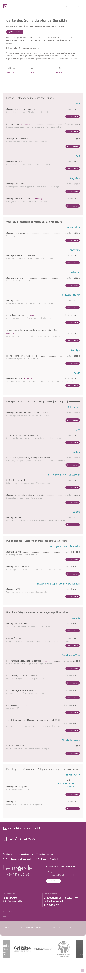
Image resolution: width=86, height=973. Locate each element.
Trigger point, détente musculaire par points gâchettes (31, 331)
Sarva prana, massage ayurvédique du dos (26, 435)
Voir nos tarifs (16, 32)
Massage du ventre (15, 517)
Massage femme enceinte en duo (21, 566)
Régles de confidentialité (48, 859)
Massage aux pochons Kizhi (22, 138)
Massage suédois (14, 300)
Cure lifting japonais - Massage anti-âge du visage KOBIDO (33, 720)
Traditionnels (11, 68)
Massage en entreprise (16, 786)
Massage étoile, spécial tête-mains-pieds (25, 495)
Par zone (34, 68)
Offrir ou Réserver (72, 116)
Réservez (10, 854)
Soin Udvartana (17, 124)
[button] (82, 6)
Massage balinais (14, 161)
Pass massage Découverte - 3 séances (27, 660)
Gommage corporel (15, 745)
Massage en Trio (14, 589)
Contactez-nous (26, 854)
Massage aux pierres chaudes (23, 198)
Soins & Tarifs (8, 927)
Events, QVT (59, 72)
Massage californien (15, 278)
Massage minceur (18, 378)
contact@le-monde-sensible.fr (64, 785)
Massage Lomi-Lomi (15, 183)
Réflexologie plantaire (16, 480)
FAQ (70, 927)
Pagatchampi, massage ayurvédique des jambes (28, 457)
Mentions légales (46, 854)
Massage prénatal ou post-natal (21, 255)
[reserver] (71, 6)
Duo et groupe (35, 72)
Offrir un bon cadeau (57, 928)
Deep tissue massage (19, 315)
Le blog (38, 927)
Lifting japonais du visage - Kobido (22, 355)
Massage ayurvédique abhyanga (21, 109)
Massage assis (13, 801)
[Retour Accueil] (5, 6)
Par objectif (10, 72)
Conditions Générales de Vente (19, 859)
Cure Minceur (16, 705)
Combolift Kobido (14, 638)
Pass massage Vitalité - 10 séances (22, 690)
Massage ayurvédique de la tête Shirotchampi (27, 412)
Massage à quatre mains (17, 623)
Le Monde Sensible (26, 927)
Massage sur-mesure (16, 233)
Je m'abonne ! (53, 880)
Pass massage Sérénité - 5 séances (22, 675)
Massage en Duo (14, 551)
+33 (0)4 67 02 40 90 (21, 838)
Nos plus (58, 68)
